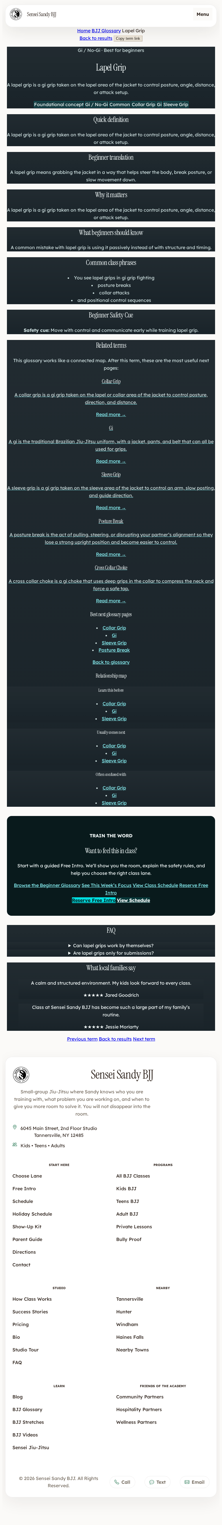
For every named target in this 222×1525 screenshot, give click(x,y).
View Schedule (133, 900)
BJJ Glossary (106, 30)
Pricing (20, 1324)
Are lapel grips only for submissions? (113, 953)
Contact (21, 1265)
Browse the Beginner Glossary (47, 885)
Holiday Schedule (32, 1214)
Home (83, 30)
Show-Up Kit (26, 1226)
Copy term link (128, 38)
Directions (24, 1252)
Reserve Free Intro (94, 900)
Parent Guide (27, 1239)
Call (125, 1482)
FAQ (17, 1362)
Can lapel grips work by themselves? (113, 945)
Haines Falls (130, 1337)
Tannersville (129, 1299)
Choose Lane (27, 1176)
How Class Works (32, 1299)
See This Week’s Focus (107, 885)
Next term (144, 1039)
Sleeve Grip (114, 643)
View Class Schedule (155, 885)
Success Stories (30, 1312)
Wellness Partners (136, 1422)
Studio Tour (25, 1350)
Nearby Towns (132, 1350)
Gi (114, 635)
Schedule (22, 1201)
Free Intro (24, 1188)
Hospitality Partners (139, 1409)
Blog (17, 1397)
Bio (16, 1337)
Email (198, 1482)
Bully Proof (128, 1239)
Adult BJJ (127, 1214)
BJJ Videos (25, 1435)
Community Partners (140, 1397)
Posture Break (114, 650)
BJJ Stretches (28, 1422)
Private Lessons (134, 1226)
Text (161, 1482)
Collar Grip (114, 628)
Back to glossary (111, 662)
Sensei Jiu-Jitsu (30, 1447)
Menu (203, 14)
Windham (127, 1324)
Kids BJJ (126, 1188)
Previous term (82, 1039)
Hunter (124, 1312)
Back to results (95, 38)
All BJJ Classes (133, 1176)
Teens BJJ (127, 1201)
